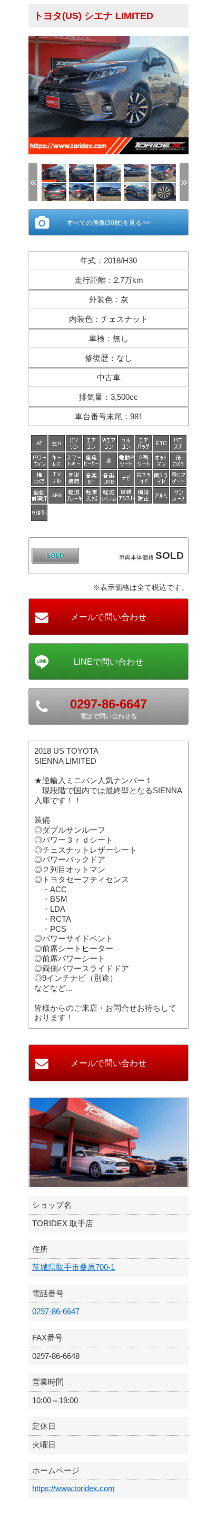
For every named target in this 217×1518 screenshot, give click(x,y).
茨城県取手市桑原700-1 (73, 1267)
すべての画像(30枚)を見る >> (109, 222)
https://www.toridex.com (73, 1488)
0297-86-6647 (56, 1311)
